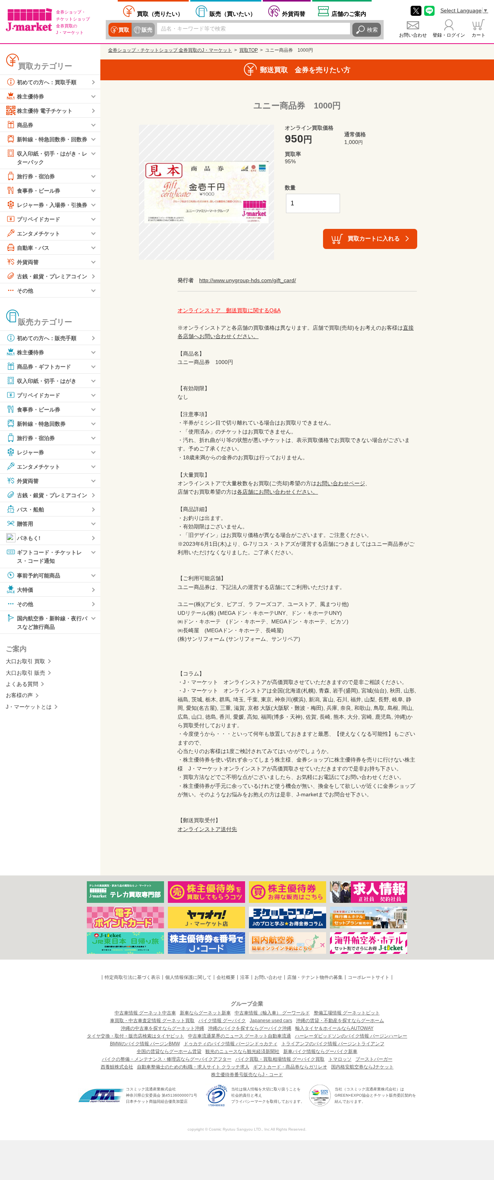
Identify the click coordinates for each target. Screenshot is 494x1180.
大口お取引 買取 (25, 661)
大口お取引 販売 (25, 673)
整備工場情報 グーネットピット (347, 1013)
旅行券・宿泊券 (36, 176)
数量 (290, 188)
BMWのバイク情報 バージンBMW (145, 1043)
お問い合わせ (413, 35)
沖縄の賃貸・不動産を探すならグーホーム (340, 1020)
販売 (147, 30)
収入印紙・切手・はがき (46, 381)
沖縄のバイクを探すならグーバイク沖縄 (249, 1028)
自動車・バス (33, 248)
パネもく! (29, 538)
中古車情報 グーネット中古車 (145, 1013)
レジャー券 (30, 452)
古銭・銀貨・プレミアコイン (52, 276)
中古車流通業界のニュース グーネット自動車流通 (239, 1036)
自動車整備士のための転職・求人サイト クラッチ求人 (193, 1067)
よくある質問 (22, 684)
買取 (123, 30)
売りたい (160, 13)
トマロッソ (340, 1059)
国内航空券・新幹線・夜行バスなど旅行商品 (52, 622)
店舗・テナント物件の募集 (315, 977)
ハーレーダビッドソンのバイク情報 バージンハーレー (351, 1036)
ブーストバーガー (373, 1059)
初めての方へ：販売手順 (46, 338)
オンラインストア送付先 (207, 829)
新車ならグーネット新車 (205, 1013)
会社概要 (226, 977)
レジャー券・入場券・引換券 (52, 205)
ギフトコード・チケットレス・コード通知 (49, 556)
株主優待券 (30, 96)
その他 (25, 291)
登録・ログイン (449, 35)
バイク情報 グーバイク (222, 1020)
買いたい (233, 13)
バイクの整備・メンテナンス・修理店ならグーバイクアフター (167, 1059)
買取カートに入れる (374, 238)
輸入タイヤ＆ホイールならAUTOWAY (334, 1028)
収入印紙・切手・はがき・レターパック (52, 158)
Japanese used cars (271, 1020)
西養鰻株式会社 (117, 1067)
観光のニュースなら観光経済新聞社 (242, 1051)
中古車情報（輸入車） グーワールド (272, 1013)
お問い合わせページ (340, 483)
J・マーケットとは (29, 707)
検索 (372, 30)
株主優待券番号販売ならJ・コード (247, 1074)
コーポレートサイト (368, 977)
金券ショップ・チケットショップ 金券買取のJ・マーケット (170, 50)
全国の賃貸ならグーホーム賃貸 (169, 1051)
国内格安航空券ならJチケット (362, 1067)
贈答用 (25, 524)
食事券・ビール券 (38, 191)
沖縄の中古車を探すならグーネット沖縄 (162, 1028)
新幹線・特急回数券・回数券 (52, 139)
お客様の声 (19, 695)
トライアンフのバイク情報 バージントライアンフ (332, 1043)
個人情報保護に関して (188, 977)
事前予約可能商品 (38, 575)
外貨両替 (293, 13)
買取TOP (248, 50)
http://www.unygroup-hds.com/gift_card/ (247, 280)
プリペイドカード (38, 219)
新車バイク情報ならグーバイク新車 (320, 1051)
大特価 (25, 589)
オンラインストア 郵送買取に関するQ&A (229, 310)
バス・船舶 (30, 509)
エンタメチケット (38, 233)
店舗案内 (349, 13)
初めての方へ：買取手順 (46, 82)
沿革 (244, 977)
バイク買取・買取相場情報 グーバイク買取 (280, 1059)
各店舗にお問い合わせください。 (277, 492)
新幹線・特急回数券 (41, 424)
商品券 (25, 125)
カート (479, 35)
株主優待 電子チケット (45, 111)
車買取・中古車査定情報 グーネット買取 (152, 1020)
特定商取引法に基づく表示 (132, 977)
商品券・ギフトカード (44, 367)
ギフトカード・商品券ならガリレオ (290, 1067)
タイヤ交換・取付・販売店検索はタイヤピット (135, 1036)
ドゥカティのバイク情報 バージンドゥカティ (230, 1043)
